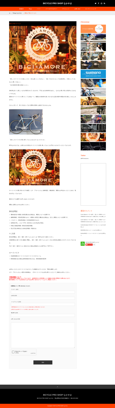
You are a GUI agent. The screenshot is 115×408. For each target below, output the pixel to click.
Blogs (30, 9)
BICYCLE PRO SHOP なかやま (57, 3)
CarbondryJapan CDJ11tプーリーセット (90, 225)
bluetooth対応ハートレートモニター (89, 233)
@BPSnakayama (84, 158)
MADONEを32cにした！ (86, 230)
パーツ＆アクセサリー (51, 9)
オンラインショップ (90, 9)
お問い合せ (77, 9)
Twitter (95, 3)
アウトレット (65, 9)
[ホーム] (9, 11)
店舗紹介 (21, 9)
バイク (38, 9)
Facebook (98, 3)
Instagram (101, 3)
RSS (104, 3)
